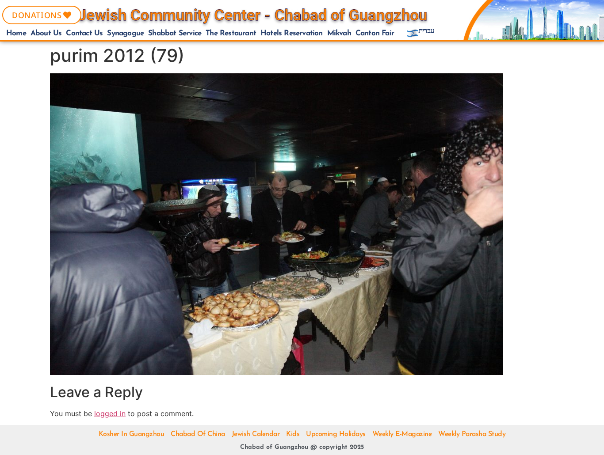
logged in (110, 413)
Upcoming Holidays (336, 434)
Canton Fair (375, 33)
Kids (292, 434)
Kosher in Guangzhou (131, 434)
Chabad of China (198, 434)
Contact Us (84, 33)
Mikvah (339, 33)
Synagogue (125, 33)
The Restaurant (231, 33)
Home (16, 33)
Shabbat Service (174, 33)
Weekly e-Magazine (402, 434)
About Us (46, 33)
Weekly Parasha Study (471, 434)
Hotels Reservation (291, 33)
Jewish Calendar (256, 434)
